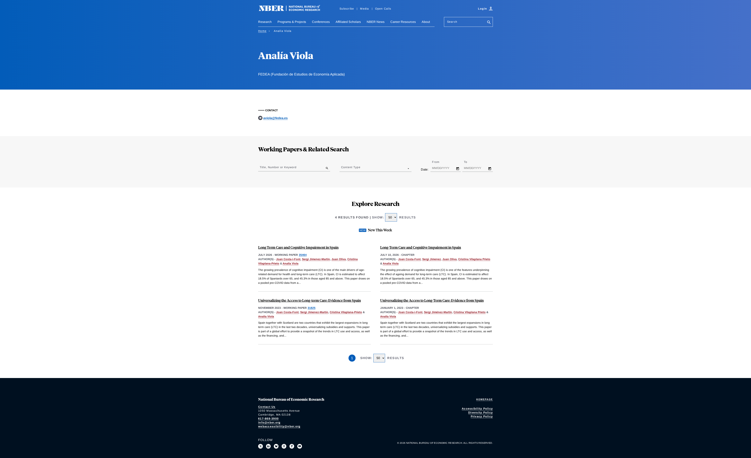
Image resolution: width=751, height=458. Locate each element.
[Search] (489, 22)
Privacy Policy (482, 416)
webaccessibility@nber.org (279, 426)
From (439, 161)
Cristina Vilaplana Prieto (474, 259)
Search (452, 21)
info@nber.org (269, 422)
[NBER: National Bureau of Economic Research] (292, 10)
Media (364, 8)
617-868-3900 (268, 418)
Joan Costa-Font (409, 259)
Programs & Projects (292, 21)
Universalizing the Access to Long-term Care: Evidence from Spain (309, 300)
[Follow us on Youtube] (299, 446)
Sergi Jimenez (431, 259)
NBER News (375, 21)
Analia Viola (391, 263)
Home (262, 30)
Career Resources (403, 21)
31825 (311, 307)
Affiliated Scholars (348, 21)
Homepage (484, 399)
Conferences (321, 21)
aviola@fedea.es (275, 118)
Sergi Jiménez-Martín (438, 312)
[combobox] (341, 168)
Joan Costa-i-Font (288, 259)
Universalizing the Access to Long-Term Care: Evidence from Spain (432, 300)
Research (265, 21)
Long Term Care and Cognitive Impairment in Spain (298, 247)
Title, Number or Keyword (278, 167)
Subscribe (347, 8)
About (426, 21)
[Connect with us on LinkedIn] (268, 446)
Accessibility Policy (477, 408)
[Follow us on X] (260, 446)
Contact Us (267, 406)
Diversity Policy (480, 412)
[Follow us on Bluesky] (276, 446)
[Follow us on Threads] (284, 446)
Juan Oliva (338, 259)
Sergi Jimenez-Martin (316, 259)
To (469, 161)
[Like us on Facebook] (291, 446)
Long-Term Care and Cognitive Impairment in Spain (420, 247)
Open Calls (383, 8)
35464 (303, 254)
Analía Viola (290, 263)
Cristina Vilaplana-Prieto (346, 312)
